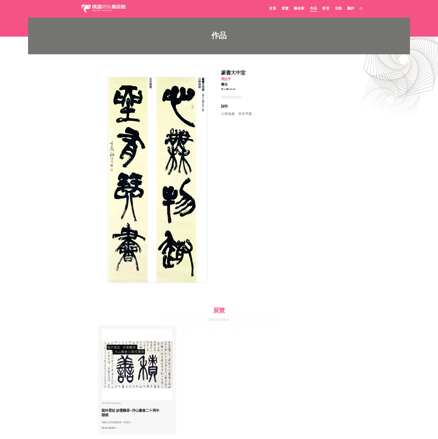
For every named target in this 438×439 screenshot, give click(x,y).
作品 (313, 9)
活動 (338, 9)
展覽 (285, 9)
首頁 (272, 9)
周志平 (226, 79)
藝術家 (299, 9)
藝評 (351, 9)
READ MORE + (109, 428)
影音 (326, 9)
